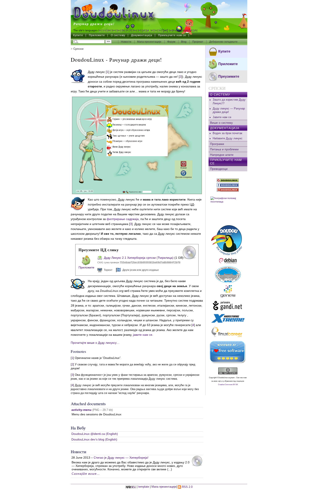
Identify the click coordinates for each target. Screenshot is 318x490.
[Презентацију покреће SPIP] (130, 486)
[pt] (144, 30)
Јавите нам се (222, 117)
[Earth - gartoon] (78, 284)
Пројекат (198, 41)
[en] (114, 30)
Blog (184, 41)
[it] (130, 30)
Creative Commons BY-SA (228, 385)
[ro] (156, 30)
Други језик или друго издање (140, 270)
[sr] (165, 30)
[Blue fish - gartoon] (78, 76)
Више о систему (221, 122)
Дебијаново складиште (223, 41)
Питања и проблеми (224, 149)
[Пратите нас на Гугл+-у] (228, 190)
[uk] (187, 30)
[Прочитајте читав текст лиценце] (228, 371)
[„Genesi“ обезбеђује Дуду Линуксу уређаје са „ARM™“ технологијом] (228, 291)
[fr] (127, 30)
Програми (217, 144)
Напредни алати (221, 154)
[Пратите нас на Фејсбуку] (228, 185)
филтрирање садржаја (123, 219)
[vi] (191, 30)
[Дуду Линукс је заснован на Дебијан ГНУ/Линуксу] (228, 260)
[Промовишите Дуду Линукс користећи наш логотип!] (228, 239)
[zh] (195, 30)
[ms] (135, 30)
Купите (78, 35)
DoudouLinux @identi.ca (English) (94, 433)
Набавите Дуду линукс (228, 138)
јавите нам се (142, 334)
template (143, 486)
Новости (126, 41)
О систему (118, 35)
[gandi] (228, 305)
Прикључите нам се (172, 35)
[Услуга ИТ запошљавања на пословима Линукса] (228, 332)
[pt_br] (150, 30)
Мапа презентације (149, 41)
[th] (182, 30)
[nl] (139, 30)
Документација (141, 35)
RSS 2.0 (187, 486)
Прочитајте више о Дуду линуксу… (95, 342)
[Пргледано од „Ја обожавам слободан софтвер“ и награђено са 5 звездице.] (228, 352)
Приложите (97, 35)
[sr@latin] (174, 30)
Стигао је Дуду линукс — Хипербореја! (121, 457)
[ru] (160, 30)
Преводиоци (219, 168)
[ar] (100, 30)
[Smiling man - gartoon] (78, 203)
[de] (109, 30)
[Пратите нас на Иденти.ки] (228, 180)
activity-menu (81, 409)
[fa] (123, 30)
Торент (108, 270)
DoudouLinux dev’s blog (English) (94, 439)
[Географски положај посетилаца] (228, 207)
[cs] (104, 30)
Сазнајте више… (86, 473)
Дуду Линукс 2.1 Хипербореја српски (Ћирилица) (138, 257)
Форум (171, 41)
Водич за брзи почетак (227, 133)
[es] (119, 30)
